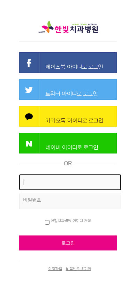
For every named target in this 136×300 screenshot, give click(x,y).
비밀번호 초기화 (78, 269)
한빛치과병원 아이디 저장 (71, 221)
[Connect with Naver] (68, 143)
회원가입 (55, 269)
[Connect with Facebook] (68, 62)
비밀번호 (32, 200)
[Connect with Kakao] (68, 116)
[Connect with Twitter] (68, 89)
